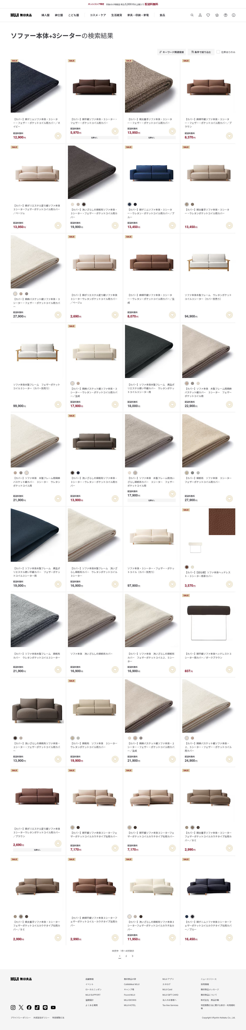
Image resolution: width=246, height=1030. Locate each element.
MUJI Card (167, 989)
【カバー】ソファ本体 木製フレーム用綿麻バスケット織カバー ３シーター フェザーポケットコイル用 (208, 392)
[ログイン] (200, 15)
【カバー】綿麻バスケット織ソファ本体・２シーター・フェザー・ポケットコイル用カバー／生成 (151, 747)
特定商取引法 (58, 1017)
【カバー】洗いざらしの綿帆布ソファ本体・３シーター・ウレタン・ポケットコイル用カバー (93, 481)
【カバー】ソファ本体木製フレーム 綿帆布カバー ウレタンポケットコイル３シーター (36, 655)
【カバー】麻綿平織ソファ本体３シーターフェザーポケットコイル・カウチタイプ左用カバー (93, 921)
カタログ (166, 984)
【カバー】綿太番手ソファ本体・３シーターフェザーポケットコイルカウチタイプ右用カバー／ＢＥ (36, 925)
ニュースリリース (209, 978)
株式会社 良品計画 (210, 999)
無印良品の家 (130, 978)
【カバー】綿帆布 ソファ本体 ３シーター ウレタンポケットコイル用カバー (95, 745)
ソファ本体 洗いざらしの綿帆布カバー (91, 653)
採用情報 (205, 984)
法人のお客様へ (169, 999)
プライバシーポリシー (21, 1017)
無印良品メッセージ (210, 989)
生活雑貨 (116, 15)
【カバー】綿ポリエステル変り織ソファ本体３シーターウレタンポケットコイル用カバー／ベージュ (93, 298)
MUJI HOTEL (130, 1005)
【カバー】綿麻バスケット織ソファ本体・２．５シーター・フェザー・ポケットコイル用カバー (208, 747)
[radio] (72, 204)
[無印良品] (21, 979)
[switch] (58, 136)
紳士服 (59, 15)
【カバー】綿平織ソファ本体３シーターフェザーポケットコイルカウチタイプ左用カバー (93, 834)
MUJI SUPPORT (93, 994)
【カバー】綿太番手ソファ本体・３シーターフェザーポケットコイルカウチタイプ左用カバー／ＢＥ (208, 836)
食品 (162, 15)
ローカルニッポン (94, 989)
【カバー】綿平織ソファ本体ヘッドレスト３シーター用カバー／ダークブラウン (208, 655)
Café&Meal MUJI (131, 984)
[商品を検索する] (192, 15)
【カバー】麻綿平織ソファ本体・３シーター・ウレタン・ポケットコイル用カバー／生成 (151, 298)
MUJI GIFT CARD (170, 994)
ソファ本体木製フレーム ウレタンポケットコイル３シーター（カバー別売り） (208, 296)
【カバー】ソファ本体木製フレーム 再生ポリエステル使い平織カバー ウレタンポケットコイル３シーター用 (151, 388)
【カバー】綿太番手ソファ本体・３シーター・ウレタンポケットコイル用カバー (207, 211)
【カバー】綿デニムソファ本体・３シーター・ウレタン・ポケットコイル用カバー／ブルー (151, 213)
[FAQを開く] (225, 15)
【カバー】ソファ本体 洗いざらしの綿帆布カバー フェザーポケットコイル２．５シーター (151, 657)
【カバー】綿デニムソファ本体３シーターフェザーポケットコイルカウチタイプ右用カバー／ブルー (208, 925)
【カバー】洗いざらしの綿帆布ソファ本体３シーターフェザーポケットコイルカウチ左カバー (151, 925)
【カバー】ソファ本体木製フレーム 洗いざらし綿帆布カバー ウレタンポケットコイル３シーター (93, 572)
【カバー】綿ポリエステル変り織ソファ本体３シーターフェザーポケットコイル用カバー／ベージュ (36, 209)
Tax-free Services (170, 1005)
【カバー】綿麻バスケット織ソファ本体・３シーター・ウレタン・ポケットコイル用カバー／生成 (93, 392)
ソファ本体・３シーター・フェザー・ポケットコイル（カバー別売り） (151, 570)
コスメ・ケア (98, 15)
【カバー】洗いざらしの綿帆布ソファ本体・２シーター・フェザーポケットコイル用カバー (36, 747)
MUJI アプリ (168, 978)
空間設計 (90, 999)
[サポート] (233, 15)
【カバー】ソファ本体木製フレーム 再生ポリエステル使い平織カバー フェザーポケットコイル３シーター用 (36, 572)
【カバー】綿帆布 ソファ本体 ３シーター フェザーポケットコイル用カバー (209, 479)
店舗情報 (90, 978)
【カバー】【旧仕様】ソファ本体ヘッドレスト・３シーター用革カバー (207, 574)
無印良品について (209, 994)
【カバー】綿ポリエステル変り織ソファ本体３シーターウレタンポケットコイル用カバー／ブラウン (36, 832)
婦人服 (46, 15)
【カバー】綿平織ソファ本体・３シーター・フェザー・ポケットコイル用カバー (93, 120)
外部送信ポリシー (41, 1017)
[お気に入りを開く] (208, 15)
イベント (90, 984)
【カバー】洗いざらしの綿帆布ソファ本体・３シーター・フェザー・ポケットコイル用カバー (93, 213)
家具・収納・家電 (138, 15)
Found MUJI (129, 994)
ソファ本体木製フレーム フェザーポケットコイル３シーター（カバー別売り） (36, 386)
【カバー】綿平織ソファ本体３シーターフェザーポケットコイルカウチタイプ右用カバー (151, 834)
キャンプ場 (129, 989)
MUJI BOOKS (130, 999)
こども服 (73, 15)
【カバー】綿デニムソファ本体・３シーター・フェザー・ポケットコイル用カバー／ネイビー (36, 122)
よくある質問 (92, 1005)
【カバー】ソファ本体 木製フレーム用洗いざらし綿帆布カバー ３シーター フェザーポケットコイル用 (151, 481)
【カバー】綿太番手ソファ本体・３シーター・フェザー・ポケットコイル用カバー (150, 120)
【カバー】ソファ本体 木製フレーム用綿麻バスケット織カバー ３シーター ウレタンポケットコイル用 (36, 481)
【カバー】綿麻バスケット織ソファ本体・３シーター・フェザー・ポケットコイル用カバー (36, 302)
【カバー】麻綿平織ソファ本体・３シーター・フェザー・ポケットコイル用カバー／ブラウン (208, 122)
